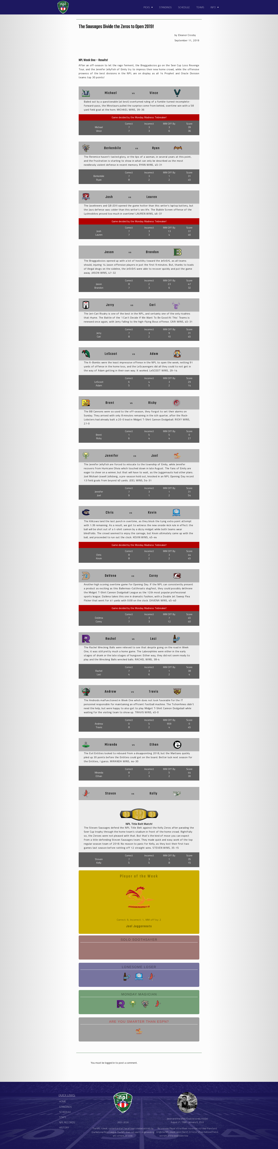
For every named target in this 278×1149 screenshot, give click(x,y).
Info (213, 7)
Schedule (184, 7)
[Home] (63, 7)
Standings (165, 7)
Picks (147, 7)
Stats (62, 1117)
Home (62, 1101)
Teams (200, 7)
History (64, 1127)
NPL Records (67, 1122)
